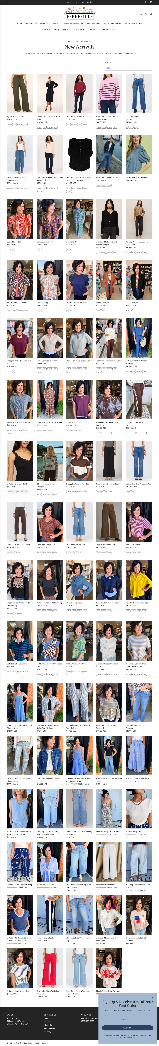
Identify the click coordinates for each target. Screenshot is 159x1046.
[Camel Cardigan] (109, 280)
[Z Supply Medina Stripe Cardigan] (50, 461)
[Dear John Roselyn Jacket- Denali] (50, 755)
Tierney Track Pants (45, 938)
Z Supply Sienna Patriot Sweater (136, 939)
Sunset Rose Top (14, 242)
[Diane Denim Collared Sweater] (79, 338)
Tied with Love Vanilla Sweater (109, 361)
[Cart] (150, 13)
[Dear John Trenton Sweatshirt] (79, 93)
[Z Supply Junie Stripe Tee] (20, 968)
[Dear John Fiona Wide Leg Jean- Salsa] (50, 968)
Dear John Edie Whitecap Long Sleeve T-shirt (50, 178)
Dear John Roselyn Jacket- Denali (48, 779)
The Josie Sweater (133, 545)
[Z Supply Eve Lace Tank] (20, 461)
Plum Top (70, 422)
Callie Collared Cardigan (47, 361)
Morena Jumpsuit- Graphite (108, 832)
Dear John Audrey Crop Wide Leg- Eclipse (78, 886)
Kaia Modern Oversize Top (137, 603)
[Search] (140, 13)
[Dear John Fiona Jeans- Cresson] (139, 702)
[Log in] (145, 13)
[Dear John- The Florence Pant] (139, 461)
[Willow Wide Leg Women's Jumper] (139, 338)
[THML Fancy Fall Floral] (20, 280)
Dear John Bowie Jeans (76, 545)
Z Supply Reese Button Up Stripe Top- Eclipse (48, 726)
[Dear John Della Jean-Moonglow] (20, 154)
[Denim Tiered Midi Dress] (139, 154)
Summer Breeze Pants (105, 885)
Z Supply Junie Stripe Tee (18, 991)
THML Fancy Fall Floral (17, 303)
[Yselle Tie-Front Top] (50, 862)
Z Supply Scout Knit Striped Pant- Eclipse (78, 726)
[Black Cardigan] (139, 280)
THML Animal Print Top (76, 664)
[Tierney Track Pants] (50, 915)
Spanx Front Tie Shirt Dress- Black (49, 118)
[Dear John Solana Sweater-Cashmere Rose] (109, 93)
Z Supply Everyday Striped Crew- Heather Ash (137, 665)
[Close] (152, 997)
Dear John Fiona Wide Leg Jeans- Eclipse (77, 992)
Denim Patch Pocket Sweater (108, 603)
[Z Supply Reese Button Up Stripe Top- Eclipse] (50, 702)
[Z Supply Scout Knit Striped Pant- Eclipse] (79, 702)
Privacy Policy (143, 1035)
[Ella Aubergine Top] (50, 219)
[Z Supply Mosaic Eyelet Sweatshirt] (109, 915)
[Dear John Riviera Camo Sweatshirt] (109, 702)
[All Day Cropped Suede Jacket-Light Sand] (139, 219)
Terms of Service (125, 1037)
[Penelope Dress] (79, 219)
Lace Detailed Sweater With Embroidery (18, 604)
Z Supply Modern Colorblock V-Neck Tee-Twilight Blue (19, 939)
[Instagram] (150, 2)
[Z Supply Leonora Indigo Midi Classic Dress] (20, 702)
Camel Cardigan (103, 303)
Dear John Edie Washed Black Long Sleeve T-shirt (79, 178)
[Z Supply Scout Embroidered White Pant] (139, 862)
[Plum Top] (79, 399)
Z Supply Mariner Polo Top (77, 484)
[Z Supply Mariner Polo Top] (79, 461)
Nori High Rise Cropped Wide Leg (78, 939)
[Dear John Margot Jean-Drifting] (139, 93)
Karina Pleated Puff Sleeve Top (49, 603)
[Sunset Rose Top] (20, 219)
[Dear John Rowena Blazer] (109, 154)
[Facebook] (145, 2)
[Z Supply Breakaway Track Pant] (139, 399)
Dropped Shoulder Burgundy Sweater (19, 362)
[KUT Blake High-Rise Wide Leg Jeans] (109, 755)
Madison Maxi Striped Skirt (137, 778)
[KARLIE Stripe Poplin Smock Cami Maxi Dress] (79, 755)
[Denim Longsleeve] (79, 580)
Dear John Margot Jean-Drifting (136, 118)
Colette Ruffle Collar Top (17, 664)
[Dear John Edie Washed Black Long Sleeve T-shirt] (79, 154)
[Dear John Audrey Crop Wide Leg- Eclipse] (79, 862)
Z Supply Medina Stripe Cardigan (46, 485)
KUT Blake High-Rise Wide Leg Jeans (109, 779)
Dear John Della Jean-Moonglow (16, 178)
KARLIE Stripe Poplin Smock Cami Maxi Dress (78, 779)
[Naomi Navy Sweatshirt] (79, 280)
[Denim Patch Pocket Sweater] (109, 580)
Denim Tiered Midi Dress (136, 177)
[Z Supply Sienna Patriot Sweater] (139, 915)
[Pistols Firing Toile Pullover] (109, 968)
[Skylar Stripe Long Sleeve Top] (20, 399)
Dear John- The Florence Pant (138, 484)
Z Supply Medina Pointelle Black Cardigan (107, 243)
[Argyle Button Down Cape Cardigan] (109, 399)
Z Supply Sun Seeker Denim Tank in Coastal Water (19, 833)
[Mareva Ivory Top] (139, 809)
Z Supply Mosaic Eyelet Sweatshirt (106, 939)
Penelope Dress (72, 242)
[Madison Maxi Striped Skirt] (139, 755)
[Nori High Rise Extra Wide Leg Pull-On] (79, 809)
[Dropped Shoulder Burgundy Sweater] (20, 338)
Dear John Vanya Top (46, 545)
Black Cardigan (132, 303)
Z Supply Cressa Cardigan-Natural (107, 665)
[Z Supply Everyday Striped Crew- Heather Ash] (139, 641)
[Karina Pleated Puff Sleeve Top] (50, 580)
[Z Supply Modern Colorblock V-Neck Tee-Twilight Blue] (20, 915)
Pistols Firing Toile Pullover (108, 991)
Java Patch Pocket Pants (106, 545)
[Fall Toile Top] (50, 280)
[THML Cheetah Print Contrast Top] (50, 641)
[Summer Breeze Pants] (109, 862)
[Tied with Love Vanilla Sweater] (109, 338)
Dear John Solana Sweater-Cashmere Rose (107, 118)
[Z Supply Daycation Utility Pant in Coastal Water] (50, 809)
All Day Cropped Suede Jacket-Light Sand (139, 243)
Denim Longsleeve (74, 603)
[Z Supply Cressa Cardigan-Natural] (109, 641)
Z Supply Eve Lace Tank (17, 484)
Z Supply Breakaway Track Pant (137, 423)
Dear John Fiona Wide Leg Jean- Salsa (48, 992)
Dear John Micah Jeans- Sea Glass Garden (19, 779)
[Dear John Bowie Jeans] (79, 522)
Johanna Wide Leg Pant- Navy (19, 885)
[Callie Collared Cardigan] (50, 338)
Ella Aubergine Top (45, 242)
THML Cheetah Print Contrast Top (49, 665)
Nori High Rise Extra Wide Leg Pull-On (79, 833)
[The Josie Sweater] (139, 522)
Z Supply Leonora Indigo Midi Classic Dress (19, 726)
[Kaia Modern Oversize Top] (139, 580)
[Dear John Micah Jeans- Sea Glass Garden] (20, 755)
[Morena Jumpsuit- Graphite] (109, 809)
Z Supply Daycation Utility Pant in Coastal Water (48, 833)
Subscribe (128, 1028)
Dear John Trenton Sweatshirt (79, 117)
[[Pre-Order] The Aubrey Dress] (50, 399)
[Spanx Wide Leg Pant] (20, 93)
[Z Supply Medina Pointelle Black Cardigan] (109, 219)
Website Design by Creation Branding (34, 1043)
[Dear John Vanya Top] (50, 522)
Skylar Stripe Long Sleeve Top (19, 422)
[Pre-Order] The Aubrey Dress (49, 422)
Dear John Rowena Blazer (107, 177)
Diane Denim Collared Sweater (79, 361)
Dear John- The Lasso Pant (18, 545)
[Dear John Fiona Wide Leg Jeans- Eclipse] (79, 968)
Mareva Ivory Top (133, 832)
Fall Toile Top (42, 303)
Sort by (108, 62)
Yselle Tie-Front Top (45, 885)
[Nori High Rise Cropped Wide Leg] (79, 915)
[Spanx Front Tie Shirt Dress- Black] (50, 93)
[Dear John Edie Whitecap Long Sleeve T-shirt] (50, 154)
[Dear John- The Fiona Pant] (109, 461)
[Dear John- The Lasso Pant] (20, 522)
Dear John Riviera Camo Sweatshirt (106, 726)
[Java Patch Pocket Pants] (109, 522)
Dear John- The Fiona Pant (107, 484)
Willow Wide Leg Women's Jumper (137, 362)
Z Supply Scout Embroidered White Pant (138, 886)
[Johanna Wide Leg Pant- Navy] (20, 862)
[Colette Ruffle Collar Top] (20, 641)
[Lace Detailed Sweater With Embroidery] (20, 580)
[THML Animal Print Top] (79, 641)
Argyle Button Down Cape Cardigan (107, 423)
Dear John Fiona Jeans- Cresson (136, 726)
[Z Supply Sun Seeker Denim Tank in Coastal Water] (20, 809)
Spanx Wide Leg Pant (16, 117)
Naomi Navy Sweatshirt (76, 303)
